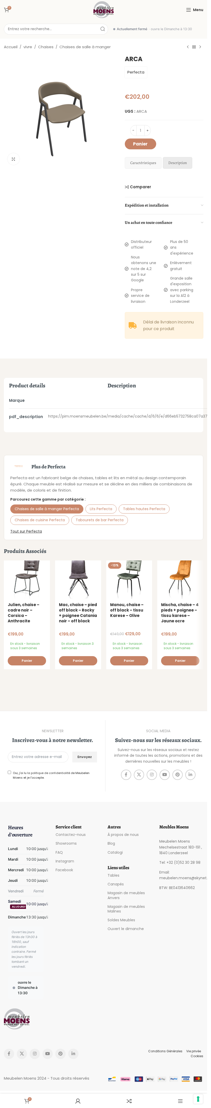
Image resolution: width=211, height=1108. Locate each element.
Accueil (10, 47)
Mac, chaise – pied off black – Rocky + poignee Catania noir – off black (78, 613)
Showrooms (66, 843)
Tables (113, 875)
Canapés (116, 884)
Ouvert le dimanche (126, 928)
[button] (27, 660)
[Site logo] (103, 9)
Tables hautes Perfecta (144, 508)
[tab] (143, 163)
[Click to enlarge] (13, 159)
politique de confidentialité (50, 773)
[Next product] (200, 47)
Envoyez (84, 756)
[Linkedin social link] (190, 775)
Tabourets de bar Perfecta (100, 520)
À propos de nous (123, 834)
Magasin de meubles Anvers (126, 895)
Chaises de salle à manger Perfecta (47, 508)
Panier (140, 144)
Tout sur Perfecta (26, 531)
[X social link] (139, 775)
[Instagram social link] (152, 775)
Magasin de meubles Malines (126, 909)
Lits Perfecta (101, 508)
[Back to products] (194, 47)
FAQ (59, 852)
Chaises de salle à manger (85, 47)
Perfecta (135, 72)
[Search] (102, 29)
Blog (111, 843)
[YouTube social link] (165, 775)
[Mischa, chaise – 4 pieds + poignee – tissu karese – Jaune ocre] (180, 579)
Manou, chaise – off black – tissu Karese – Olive (127, 610)
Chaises (46, 47)
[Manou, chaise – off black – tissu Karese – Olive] (129, 579)
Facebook (64, 870)
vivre (27, 47)
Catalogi (115, 852)
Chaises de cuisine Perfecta (40, 520)
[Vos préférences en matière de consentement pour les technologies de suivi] (198, 1099)
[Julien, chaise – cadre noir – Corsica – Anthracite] (27, 579)
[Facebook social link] (126, 775)
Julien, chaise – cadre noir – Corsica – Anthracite (23, 613)
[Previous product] (188, 47)
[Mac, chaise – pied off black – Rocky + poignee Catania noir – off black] (78, 579)
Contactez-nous (71, 834)
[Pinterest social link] (177, 775)
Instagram (65, 861)
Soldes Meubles (121, 920)
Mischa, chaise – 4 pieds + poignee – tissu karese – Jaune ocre (180, 613)
